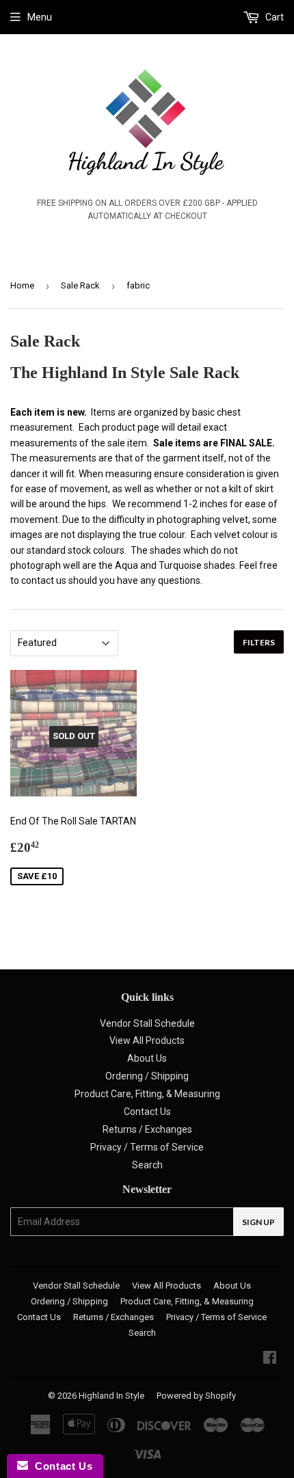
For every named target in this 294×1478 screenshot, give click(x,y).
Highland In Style (111, 1395)
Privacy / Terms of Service (147, 1147)
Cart (273, 17)
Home (22, 285)
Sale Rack (80, 285)
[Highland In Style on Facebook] (270, 1359)
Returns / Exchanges (147, 1129)
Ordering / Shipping (147, 1076)
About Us (147, 1058)
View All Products (147, 1040)
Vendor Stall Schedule (147, 1023)
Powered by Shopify (196, 1395)
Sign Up (258, 1222)
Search (147, 1164)
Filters (259, 642)
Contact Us (147, 1111)
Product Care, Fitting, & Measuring (147, 1093)
